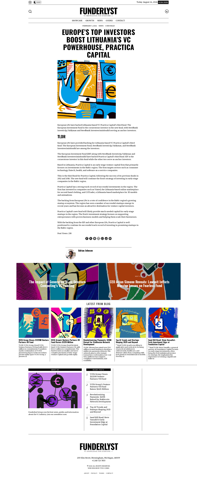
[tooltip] (167, 11)
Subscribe (163, 2)
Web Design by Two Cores (98, 468)
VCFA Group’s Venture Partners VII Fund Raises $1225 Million (65, 341)
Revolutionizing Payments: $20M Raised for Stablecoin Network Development (97, 342)
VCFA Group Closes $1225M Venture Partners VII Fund (34, 341)
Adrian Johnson (85, 250)
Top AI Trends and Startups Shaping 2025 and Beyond (127, 341)
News (101, 26)
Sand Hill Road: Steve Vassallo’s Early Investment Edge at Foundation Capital (161, 342)
